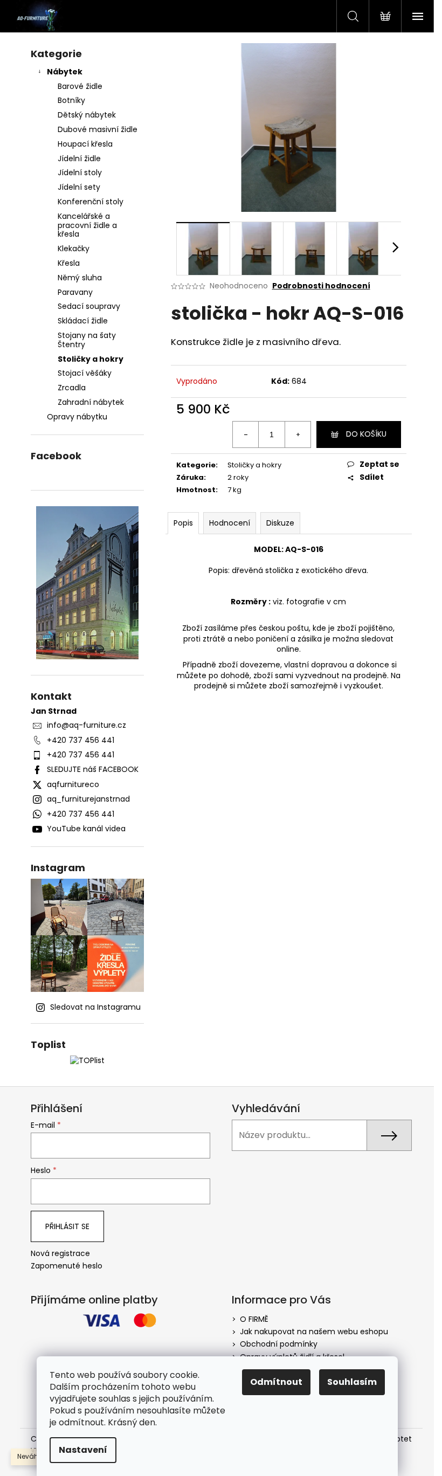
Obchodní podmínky (278, 1344)
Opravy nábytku (77, 416)
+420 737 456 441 (80, 740)
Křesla (69, 263)
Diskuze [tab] (280, 523)
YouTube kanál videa (86, 828)
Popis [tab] (183, 523)
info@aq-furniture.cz (86, 725)
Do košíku (366, 434)
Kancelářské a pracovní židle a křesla (87, 225)
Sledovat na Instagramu (95, 1007)
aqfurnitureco (73, 784)
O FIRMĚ (254, 1319)
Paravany (75, 292)
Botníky (71, 100)
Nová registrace (60, 1254)
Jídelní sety (79, 187)
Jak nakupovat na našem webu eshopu (314, 1331)
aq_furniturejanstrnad (88, 799)
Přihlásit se (67, 1226)
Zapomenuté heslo (66, 1266)
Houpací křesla (85, 144)
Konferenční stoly (90, 201)
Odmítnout (276, 1382)
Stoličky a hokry (90, 359)
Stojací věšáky (85, 373)
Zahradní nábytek (91, 402)
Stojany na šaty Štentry (87, 340)
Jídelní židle (79, 158)
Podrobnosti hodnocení (321, 286)
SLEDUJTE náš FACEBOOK (93, 769)
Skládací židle (83, 320)
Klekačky (73, 248)
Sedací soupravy (89, 306)
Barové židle (80, 86)
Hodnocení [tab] (229, 523)
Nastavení (83, 1450)
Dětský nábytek (87, 114)
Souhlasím (352, 1382)
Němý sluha (80, 277)
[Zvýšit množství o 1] (297, 434)
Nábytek (64, 71)
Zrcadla (72, 387)
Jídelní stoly (80, 172)
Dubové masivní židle (97, 129)
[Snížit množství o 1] (246, 434)
